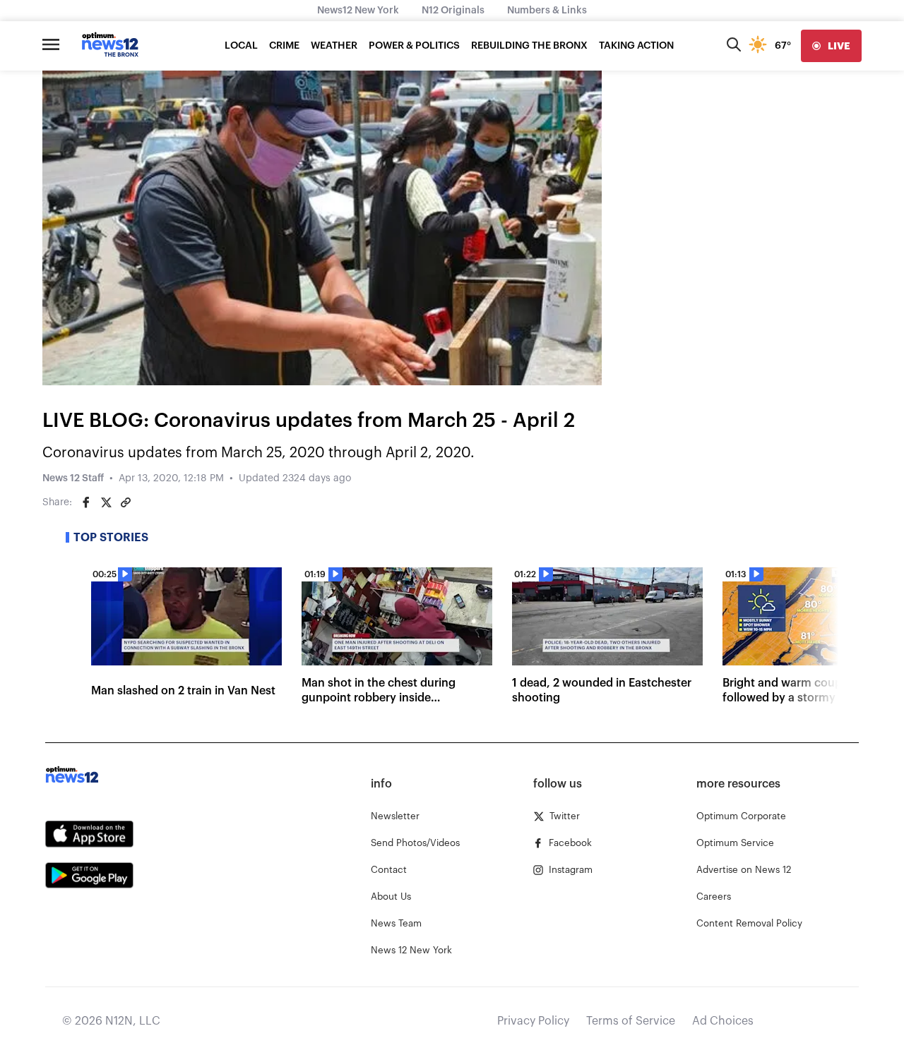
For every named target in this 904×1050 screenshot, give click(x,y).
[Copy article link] (125, 502)
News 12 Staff (73, 478)
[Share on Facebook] (86, 502)
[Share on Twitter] (106, 502)
